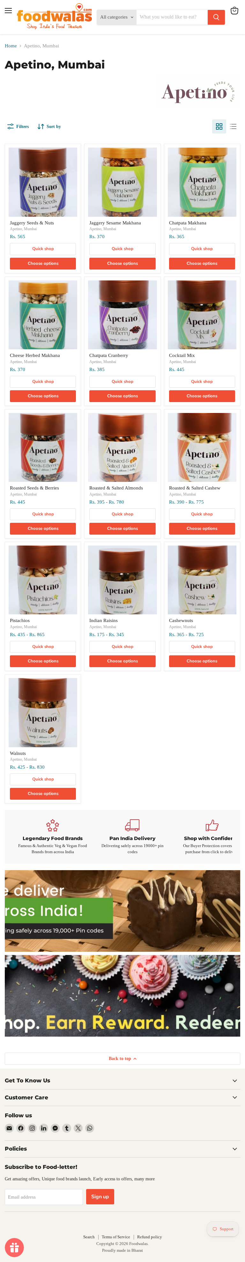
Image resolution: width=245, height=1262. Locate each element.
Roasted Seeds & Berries (34, 487)
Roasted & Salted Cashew (194, 487)
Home (11, 45)
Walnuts (18, 753)
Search (89, 1236)
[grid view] (219, 126)
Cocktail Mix (182, 355)
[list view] (233, 126)
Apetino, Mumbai (23, 229)
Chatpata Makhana (187, 222)
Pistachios (20, 620)
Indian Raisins (103, 620)
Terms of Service (116, 1236)
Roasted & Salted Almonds (116, 487)
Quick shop (43, 249)
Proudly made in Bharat (122, 1250)
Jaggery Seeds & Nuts (32, 222)
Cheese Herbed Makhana (35, 355)
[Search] (216, 17)
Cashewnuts (181, 620)
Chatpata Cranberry (108, 355)
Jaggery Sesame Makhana (115, 222)
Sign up (100, 1196)
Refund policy (149, 1236)
